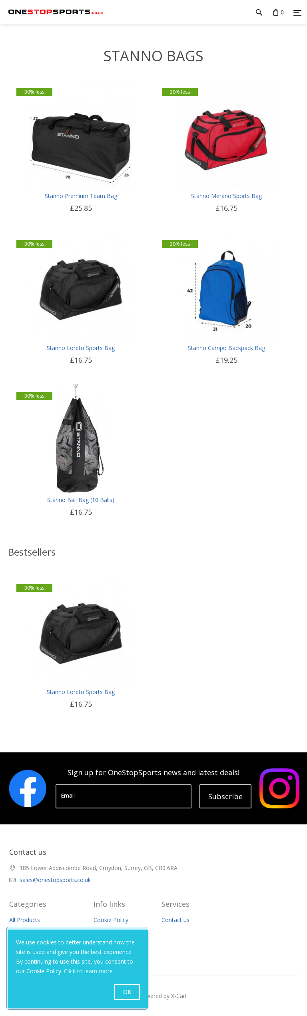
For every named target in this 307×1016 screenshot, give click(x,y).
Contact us (175, 920)
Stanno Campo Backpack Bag (226, 348)
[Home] (56, 20)
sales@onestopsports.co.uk (55, 880)
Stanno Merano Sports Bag (226, 196)
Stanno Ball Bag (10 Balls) (80, 500)
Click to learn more (88, 971)
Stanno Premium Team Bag (81, 196)
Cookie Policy (111, 920)
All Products (24, 920)
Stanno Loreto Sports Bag (81, 348)
